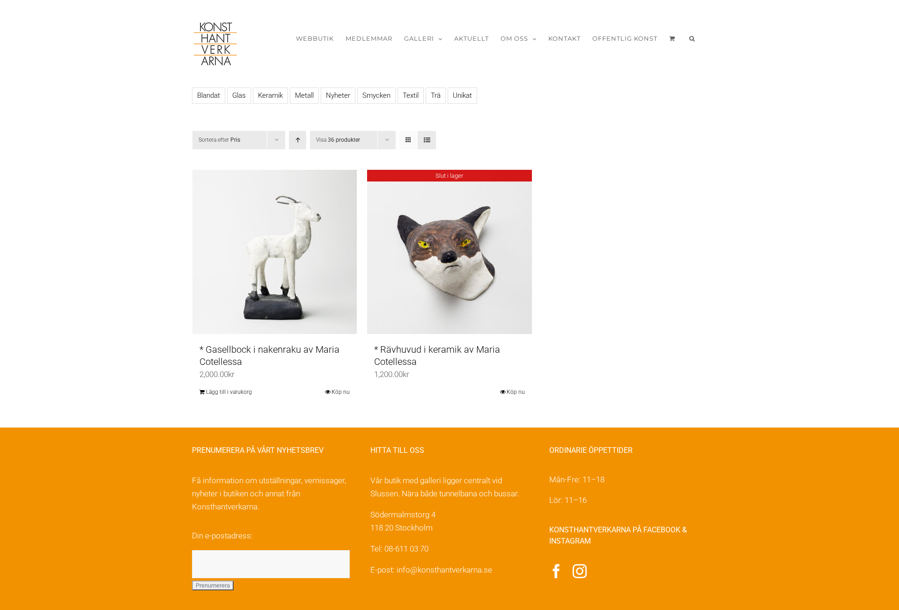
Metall (304, 95)
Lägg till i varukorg (229, 392)
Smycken (376, 95)
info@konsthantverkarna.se (444, 569)
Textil (411, 95)
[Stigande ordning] (297, 140)
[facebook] (556, 571)
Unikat (462, 95)
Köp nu (341, 392)
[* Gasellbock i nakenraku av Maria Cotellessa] (274, 252)
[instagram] (580, 571)
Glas (239, 95)
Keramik (270, 95)
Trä (436, 95)
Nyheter (338, 95)
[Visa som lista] (427, 140)
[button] (692, 38)
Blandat (208, 95)
